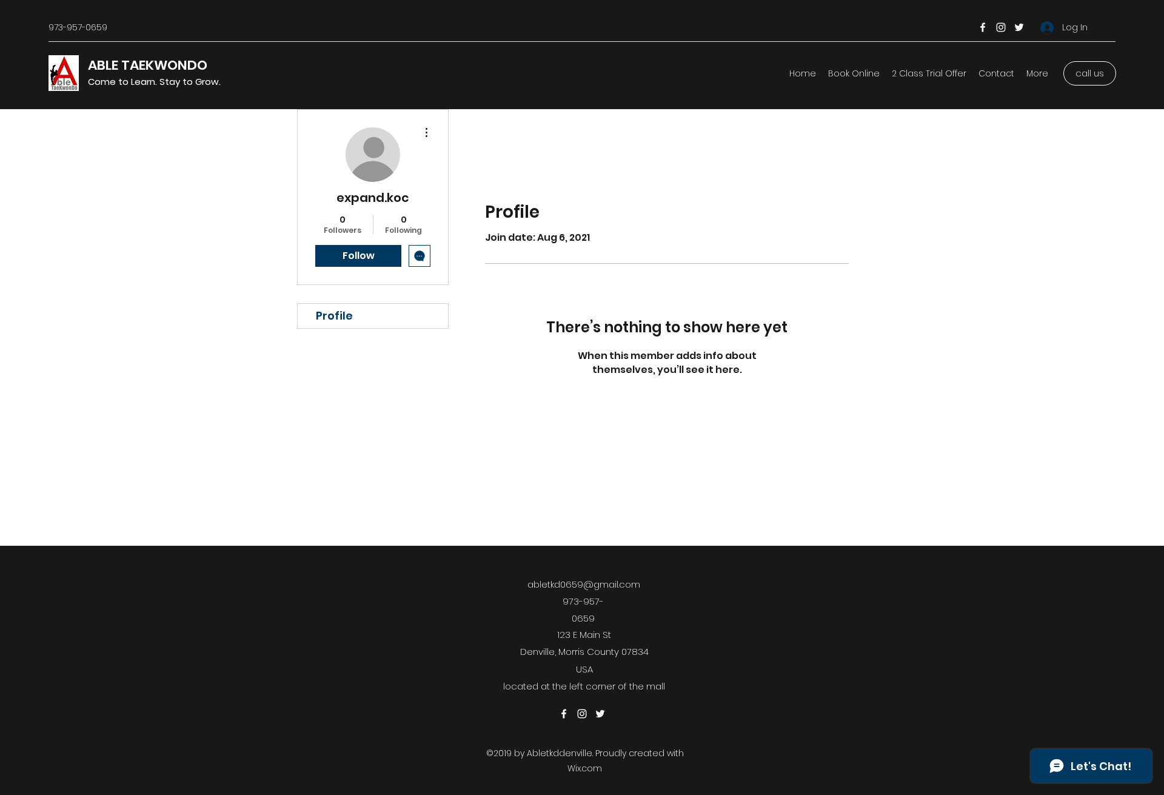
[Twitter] (1019, 27)
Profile (334, 315)
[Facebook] (983, 27)
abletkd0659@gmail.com (583, 584)
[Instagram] (1001, 27)
